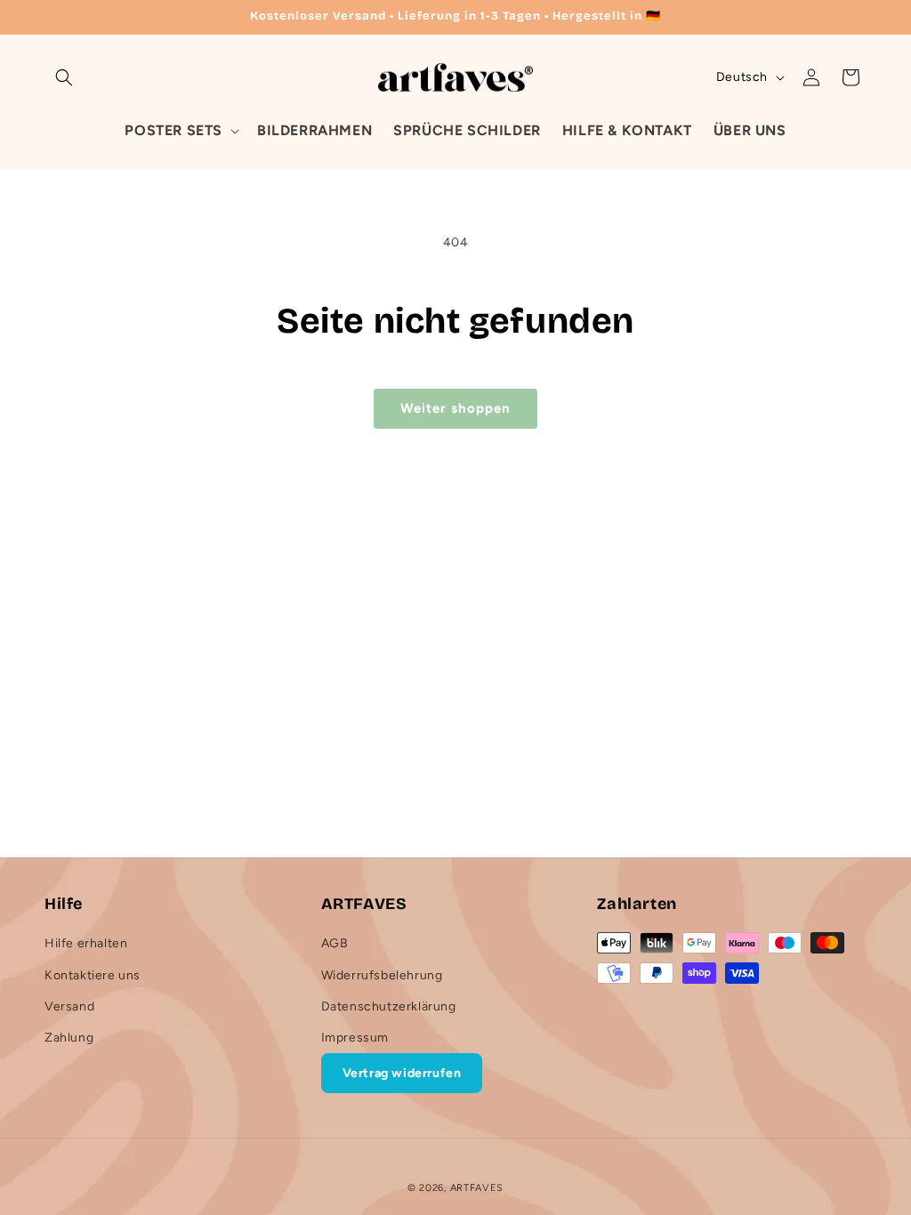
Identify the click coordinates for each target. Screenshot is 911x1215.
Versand (69, 1006)
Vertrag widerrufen (402, 1073)
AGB (335, 943)
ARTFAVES (477, 1188)
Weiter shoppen (455, 408)
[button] (64, 77)
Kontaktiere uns (92, 975)
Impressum (355, 1037)
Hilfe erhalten (85, 943)
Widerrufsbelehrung (382, 975)
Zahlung (68, 1037)
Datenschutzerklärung (388, 1006)
